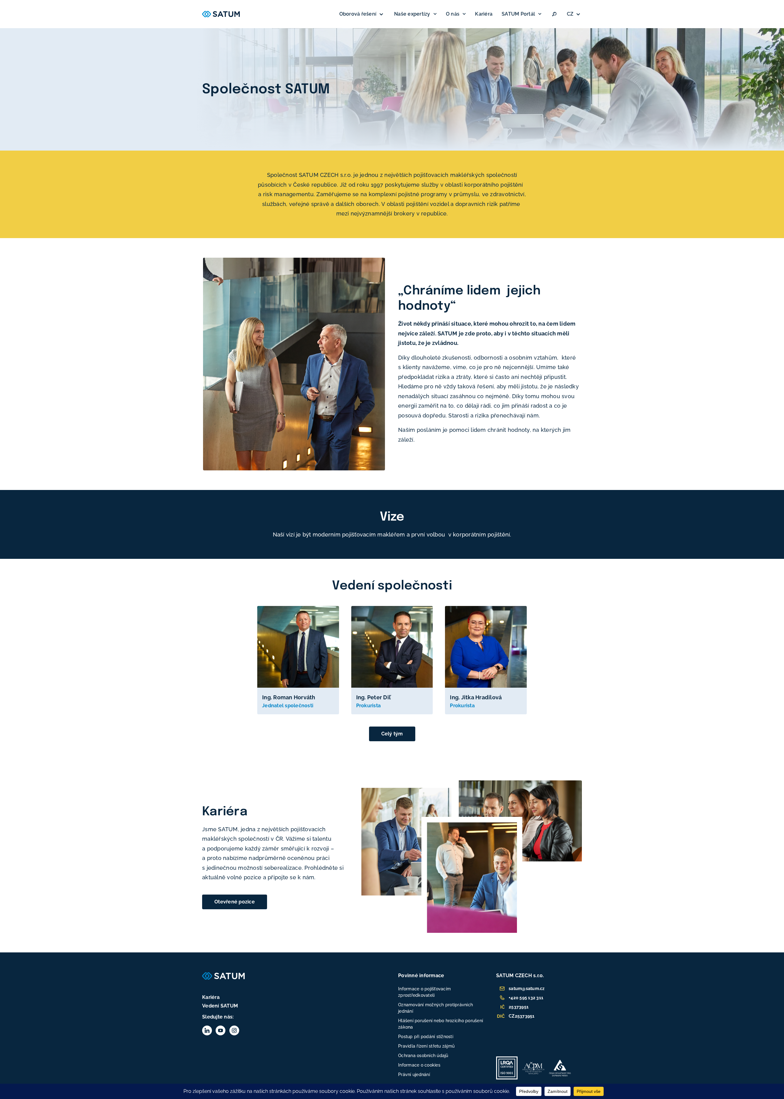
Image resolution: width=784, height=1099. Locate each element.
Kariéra (483, 14)
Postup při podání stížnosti (425, 1036)
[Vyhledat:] (554, 14)
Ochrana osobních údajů (423, 1055)
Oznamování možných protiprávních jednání (435, 1008)
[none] (574, 14)
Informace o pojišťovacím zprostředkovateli (424, 992)
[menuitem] (574, 14)
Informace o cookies (419, 1065)
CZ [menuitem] (570, 14)
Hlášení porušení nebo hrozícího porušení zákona (440, 1024)
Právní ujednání (414, 1074)
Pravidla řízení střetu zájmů (426, 1046)
